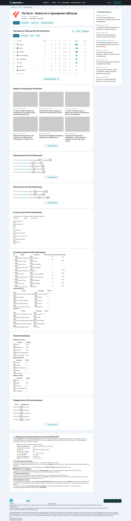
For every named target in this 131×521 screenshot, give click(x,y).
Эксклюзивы (65, 2)
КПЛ (59, 2)
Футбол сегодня (76, 2)
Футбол (54, 2)
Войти (118, 2)
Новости (46, 2)
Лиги (83, 2)
